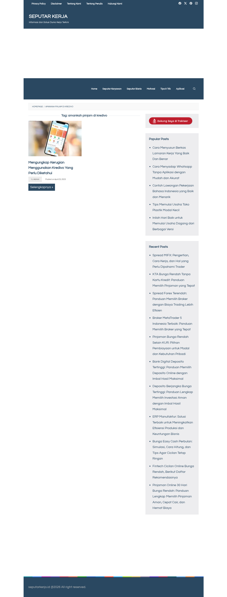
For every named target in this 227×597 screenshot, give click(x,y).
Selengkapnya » (41, 187)
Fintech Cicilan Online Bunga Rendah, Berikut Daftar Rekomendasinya (173, 471)
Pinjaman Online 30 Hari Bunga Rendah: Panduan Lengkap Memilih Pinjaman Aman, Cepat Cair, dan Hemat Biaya (172, 496)
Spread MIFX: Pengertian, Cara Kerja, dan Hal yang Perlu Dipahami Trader (171, 261)
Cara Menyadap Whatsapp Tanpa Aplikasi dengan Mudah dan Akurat (172, 172)
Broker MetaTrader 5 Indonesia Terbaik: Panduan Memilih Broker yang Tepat (172, 323)
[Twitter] (185, 4)
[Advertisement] (114, 53)
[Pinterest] (191, 4)
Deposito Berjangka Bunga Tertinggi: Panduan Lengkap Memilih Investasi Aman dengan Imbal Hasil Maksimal (173, 397)
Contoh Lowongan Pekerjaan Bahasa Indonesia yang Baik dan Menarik (173, 191)
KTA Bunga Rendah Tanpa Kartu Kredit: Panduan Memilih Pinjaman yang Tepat (174, 279)
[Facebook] (180, 4)
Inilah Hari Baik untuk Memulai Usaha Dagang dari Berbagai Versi (173, 223)
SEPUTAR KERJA (48, 16)
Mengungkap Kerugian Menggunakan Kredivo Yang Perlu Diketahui (50, 168)
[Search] (194, 88)
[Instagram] (196, 4)
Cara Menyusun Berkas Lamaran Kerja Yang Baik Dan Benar (171, 153)
